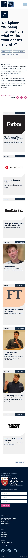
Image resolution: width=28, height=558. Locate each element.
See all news (19, 462)
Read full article (7, 95)
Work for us (4, 536)
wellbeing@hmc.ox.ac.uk (7, 545)
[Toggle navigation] (25, 4)
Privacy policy (23, 556)
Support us (4, 534)
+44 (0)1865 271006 (6, 543)
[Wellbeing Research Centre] (7, 4)
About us (3, 532)
